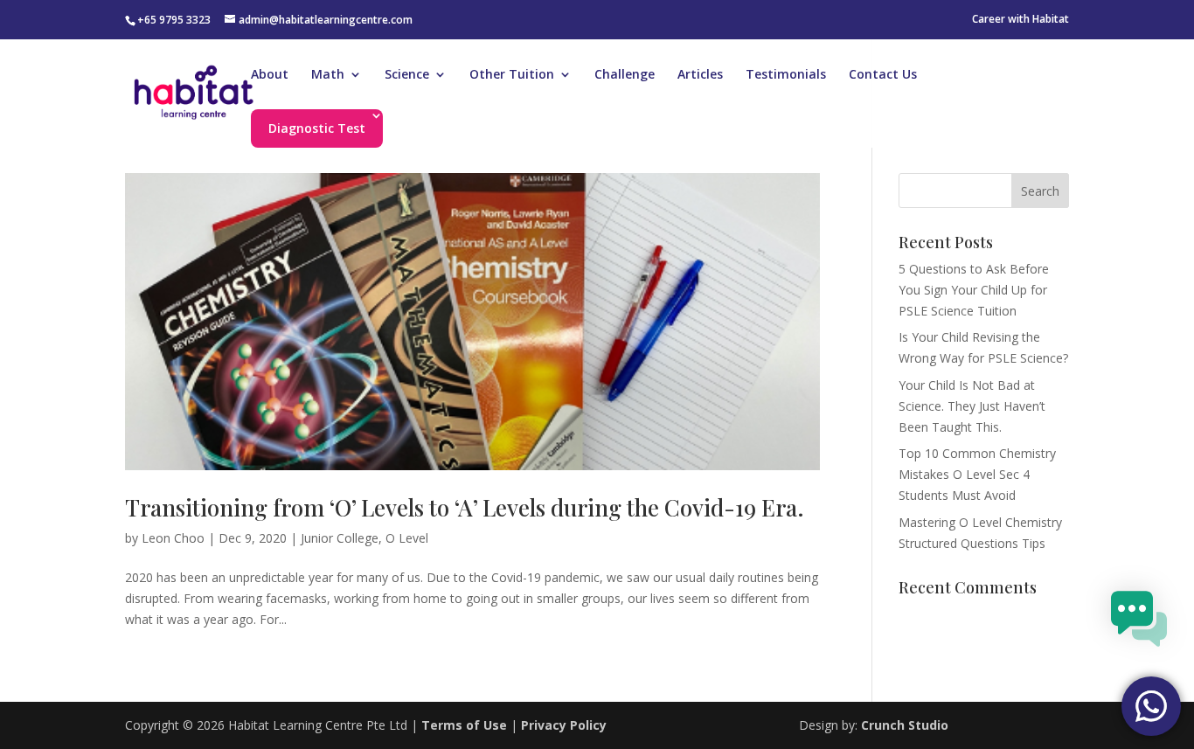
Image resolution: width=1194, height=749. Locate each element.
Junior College (339, 538)
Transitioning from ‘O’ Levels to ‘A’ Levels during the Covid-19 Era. (464, 507)
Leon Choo (173, 538)
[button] (1139, 622)
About (269, 75)
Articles (700, 75)
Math (327, 75)
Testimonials (786, 75)
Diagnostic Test (316, 128)
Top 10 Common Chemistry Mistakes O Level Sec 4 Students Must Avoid (977, 474)
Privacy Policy (564, 725)
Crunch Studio (902, 725)
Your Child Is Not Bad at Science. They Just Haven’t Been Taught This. (972, 406)
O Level (406, 538)
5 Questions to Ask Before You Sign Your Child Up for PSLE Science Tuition (974, 289)
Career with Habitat (1020, 20)
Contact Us (883, 75)
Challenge (624, 75)
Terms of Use (464, 725)
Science (407, 75)
